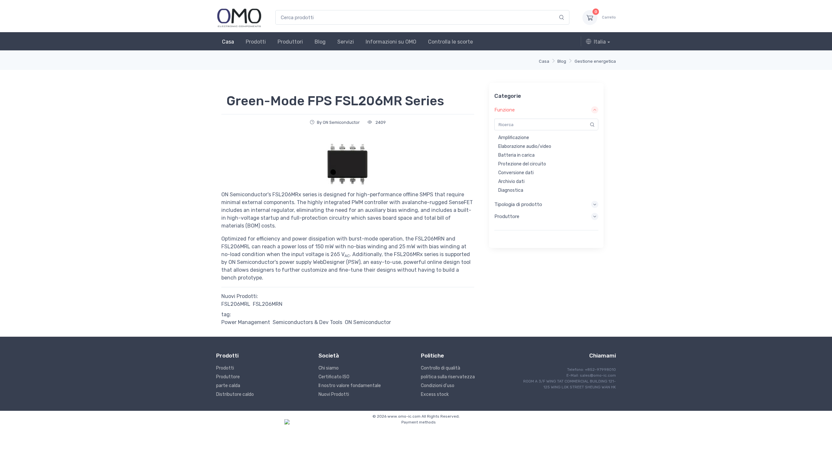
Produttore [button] (506, 216)
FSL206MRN (267, 304)
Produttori (290, 42)
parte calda (228, 385)
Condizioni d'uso (437, 385)
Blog (320, 42)
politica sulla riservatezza (448, 377)
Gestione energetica (595, 61)
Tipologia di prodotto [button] (518, 204)
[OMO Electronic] (239, 17)
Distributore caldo (235, 394)
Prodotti (256, 42)
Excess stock (435, 394)
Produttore (228, 377)
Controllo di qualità (440, 368)
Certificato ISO (333, 377)
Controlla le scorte (450, 42)
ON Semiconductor (368, 322)
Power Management (245, 322)
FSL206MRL (235, 304)
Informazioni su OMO (391, 42)
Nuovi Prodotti (333, 394)
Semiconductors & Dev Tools (307, 322)
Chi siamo (328, 368)
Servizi (345, 42)
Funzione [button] (504, 110)
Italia (600, 42)
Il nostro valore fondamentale (349, 385)
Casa (228, 42)
